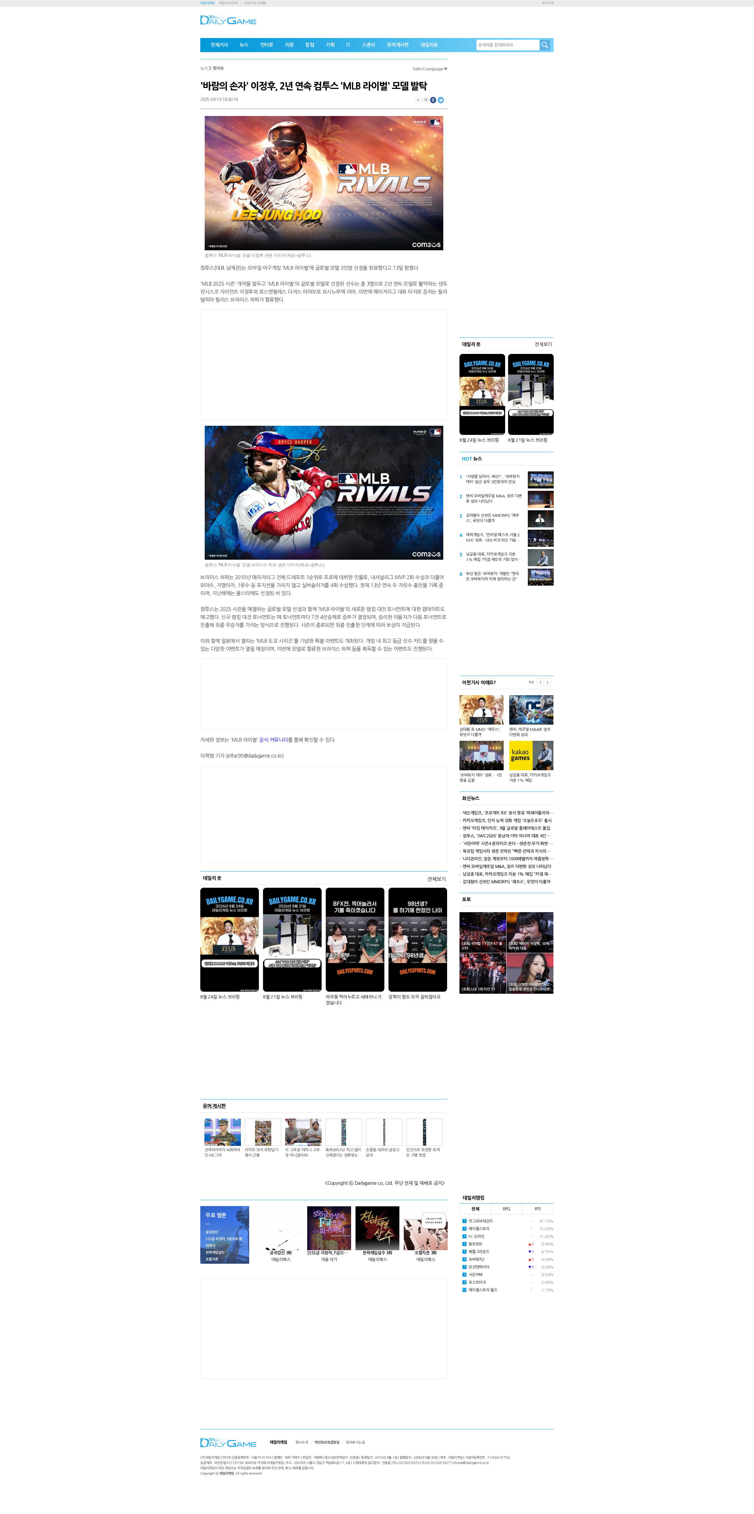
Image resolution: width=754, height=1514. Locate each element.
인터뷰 (266, 45)
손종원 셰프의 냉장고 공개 (382, 1152)
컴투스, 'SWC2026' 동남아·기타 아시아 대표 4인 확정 (508, 836)
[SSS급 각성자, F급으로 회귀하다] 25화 (329, 1253)
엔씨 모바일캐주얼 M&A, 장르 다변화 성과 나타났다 (494, 498)
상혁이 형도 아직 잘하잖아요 (414, 997)
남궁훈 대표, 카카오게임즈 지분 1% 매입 (530, 777)
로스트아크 (475, 1282)
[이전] (540, 682)
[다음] (547, 682)
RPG (506, 1209)
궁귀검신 (212, 1232)
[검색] (545, 45)
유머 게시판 (214, 1106)
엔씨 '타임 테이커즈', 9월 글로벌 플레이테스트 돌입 (506, 828)
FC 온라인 (474, 1236)
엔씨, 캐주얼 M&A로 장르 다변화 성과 (529, 732)
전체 (475, 1209)
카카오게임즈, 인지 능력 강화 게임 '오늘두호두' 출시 (507, 821)
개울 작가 (329, 1260)
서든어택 (473, 1275)
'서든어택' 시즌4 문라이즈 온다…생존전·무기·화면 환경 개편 (508, 844)
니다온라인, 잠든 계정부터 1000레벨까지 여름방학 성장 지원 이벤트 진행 (508, 859)
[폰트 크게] (425, 100)
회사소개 (548, 3)
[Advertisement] (276, 363)
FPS (538, 1209)
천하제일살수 (215, 1252)
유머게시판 (398, 45)
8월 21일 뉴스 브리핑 (282, 997)
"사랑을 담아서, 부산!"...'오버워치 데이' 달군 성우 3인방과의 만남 (493, 479)
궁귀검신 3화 (281, 1253)
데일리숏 (429, 45)
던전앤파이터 (477, 1267)
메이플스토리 (477, 1229)
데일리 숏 (212, 878)
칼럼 (309, 45)
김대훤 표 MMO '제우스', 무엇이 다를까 (479, 732)
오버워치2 (474, 1259)
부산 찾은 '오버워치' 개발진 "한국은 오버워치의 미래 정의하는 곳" (492, 576)
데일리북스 (281, 1260)
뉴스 (244, 45)
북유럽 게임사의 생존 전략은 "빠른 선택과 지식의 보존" (508, 851)
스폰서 (368, 45)
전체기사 (219, 45)
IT (348, 45)
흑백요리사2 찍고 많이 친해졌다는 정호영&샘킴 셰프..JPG (343, 1153)
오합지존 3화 (426, 1253)
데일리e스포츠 (228, 3)
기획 (330, 45)
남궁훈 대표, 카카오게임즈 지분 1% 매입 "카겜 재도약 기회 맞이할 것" (493, 557)
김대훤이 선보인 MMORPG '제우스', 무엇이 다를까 (492, 518)
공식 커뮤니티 (273, 739)
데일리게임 (207, 3)
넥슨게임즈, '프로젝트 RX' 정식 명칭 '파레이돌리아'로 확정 (508, 813)
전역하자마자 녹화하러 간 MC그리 (222, 1152)
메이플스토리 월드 (479, 1290)
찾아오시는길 (355, 1442)
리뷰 (289, 45)
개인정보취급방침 (327, 1442)
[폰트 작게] (418, 100)
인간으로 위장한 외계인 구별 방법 (422, 1152)
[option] (506, 736)
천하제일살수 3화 (377, 1253)
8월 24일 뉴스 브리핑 (220, 997)
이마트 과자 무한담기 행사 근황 (261, 1152)
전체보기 (436, 879)
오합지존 (212, 1259)
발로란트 (473, 1244)
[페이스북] (433, 100)
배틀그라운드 (477, 1252)
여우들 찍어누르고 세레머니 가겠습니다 (354, 1000)
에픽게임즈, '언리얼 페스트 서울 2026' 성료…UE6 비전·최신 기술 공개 (493, 538)
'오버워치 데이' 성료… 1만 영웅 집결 (480, 777)
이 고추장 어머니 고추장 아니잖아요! (302, 1152)
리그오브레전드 (478, 1221)
